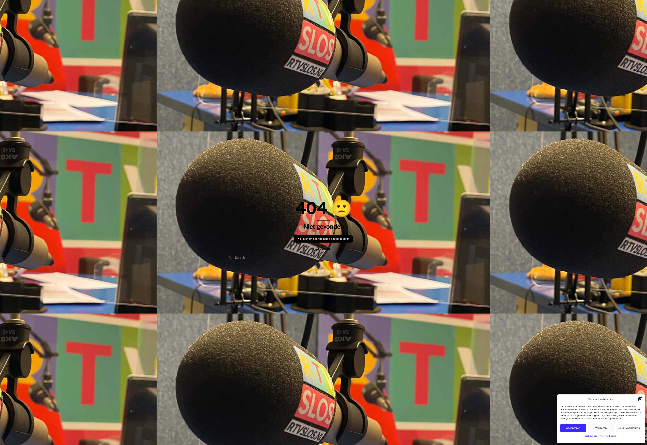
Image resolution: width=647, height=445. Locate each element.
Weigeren (601, 427)
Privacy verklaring (607, 436)
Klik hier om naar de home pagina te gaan (323, 238)
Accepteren (573, 427)
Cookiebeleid (590, 436)
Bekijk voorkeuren (629, 427)
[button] (640, 399)
